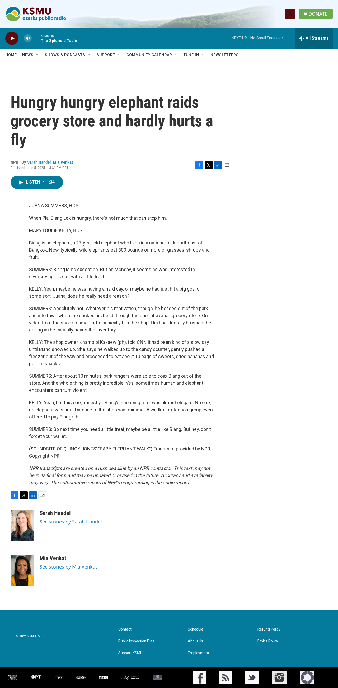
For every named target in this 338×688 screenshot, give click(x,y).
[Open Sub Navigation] (37, 55)
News (28, 55)
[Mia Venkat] (22, 570)
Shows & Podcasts (65, 55)
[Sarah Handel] (22, 525)
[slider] (36, 38)
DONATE (317, 14)
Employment (198, 653)
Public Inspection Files (136, 641)
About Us (195, 641)
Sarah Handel (39, 162)
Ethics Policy (267, 641)
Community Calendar (149, 55)
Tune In (191, 55)
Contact (125, 629)
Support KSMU (130, 653)
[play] (12, 38)
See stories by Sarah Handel (71, 521)
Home (11, 55)
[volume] (27, 38)
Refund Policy (268, 629)
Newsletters (224, 55)
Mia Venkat (63, 162)
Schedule (195, 629)
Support (106, 55)
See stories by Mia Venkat (68, 567)
